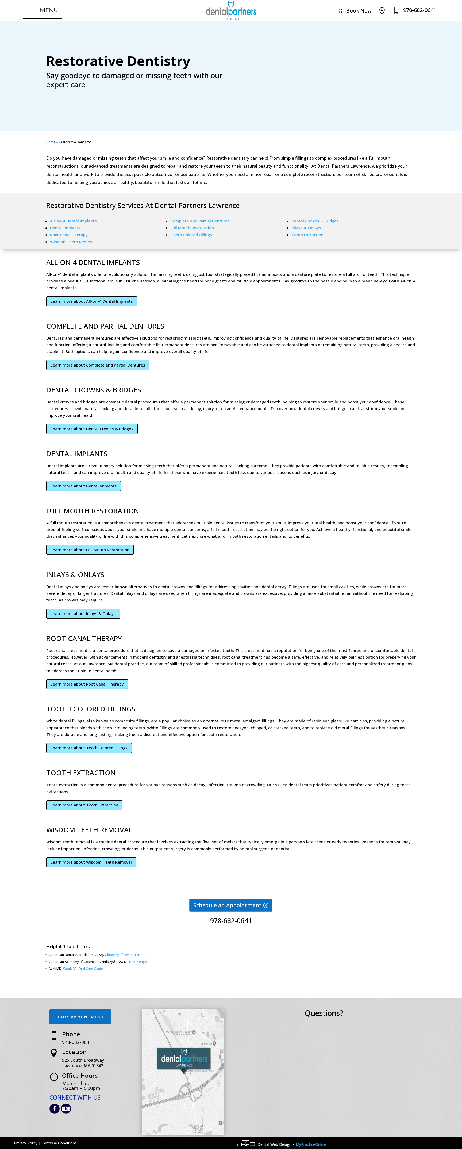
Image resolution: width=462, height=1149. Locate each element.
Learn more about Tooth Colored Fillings (89, 747)
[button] (42, 11)
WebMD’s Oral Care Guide (83, 968)
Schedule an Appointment (227, 905)
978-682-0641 (231, 920)
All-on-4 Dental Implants (73, 220)
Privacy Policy (25, 1143)
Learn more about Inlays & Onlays (83, 613)
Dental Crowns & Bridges (315, 220)
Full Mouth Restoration (192, 227)
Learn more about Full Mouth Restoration (90, 549)
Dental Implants (65, 227)
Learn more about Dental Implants (84, 486)
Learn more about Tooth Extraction (84, 805)
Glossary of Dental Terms (124, 955)
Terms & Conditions (59, 1143)
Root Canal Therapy (69, 234)
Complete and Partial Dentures (200, 220)
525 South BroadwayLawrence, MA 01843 (83, 1063)
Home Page (138, 961)
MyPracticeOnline (311, 1144)
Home (50, 142)
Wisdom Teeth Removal (73, 241)
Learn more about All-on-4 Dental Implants (92, 301)
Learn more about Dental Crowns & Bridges (92, 428)
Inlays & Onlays (306, 227)
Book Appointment (80, 1016)
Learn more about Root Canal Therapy (87, 684)
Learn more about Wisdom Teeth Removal (91, 862)
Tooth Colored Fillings (191, 234)
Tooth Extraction (307, 234)
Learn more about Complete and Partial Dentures (98, 365)
